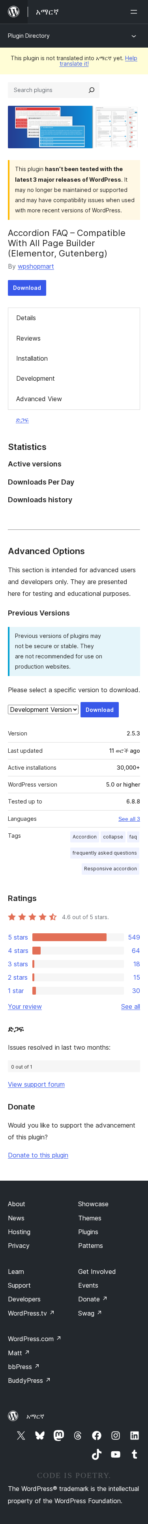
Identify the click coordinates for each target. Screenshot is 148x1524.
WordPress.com (35, 1339)
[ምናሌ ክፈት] (135, 12)
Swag (90, 1313)
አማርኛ (35, 1416)
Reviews (28, 338)
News (16, 1218)
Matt (19, 1353)
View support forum (36, 1084)
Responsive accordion (110, 869)
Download (27, 287)
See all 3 (129, 819)
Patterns (90, 1245)
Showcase (93, 1204)
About (16, 1204)
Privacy (19, 1245)
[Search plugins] (91, 90)
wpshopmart (36, 266)
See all (130, 1006)
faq (133, 837)
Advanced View (39, 399)
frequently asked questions (105, 853)
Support (19, 1285)
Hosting (19, 1232)
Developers (24, 1299)
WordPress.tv (31, 1313)
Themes (89, 1218)
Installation (32, 358)
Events (88, 1285)
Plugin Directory (29, 35)
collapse (113, 837)
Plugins (88, 1232)
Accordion (85, 837)
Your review (25, 1006)
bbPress (24, 1367)
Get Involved (97, 1271)
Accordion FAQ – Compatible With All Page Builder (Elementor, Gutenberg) (67, 243)
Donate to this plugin (38, 1155)
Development (35, 378)
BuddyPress (29, 1380)
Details (26, 318)
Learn (16, 1271)
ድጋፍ (22, 420)
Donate (93, 1299)
